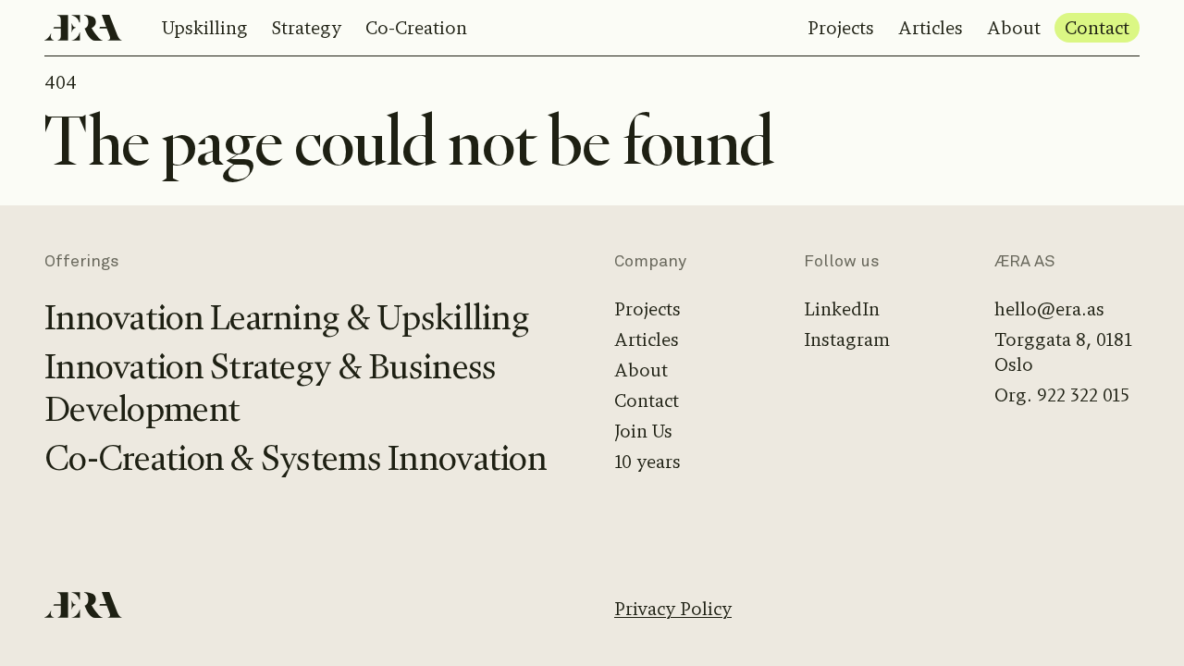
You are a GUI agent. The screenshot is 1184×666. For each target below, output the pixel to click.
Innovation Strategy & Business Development (270, 388)
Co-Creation (416, 28)
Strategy (306, 28)
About (1014, 28)
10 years (647, 462)
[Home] (83, 28)
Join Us (643, 431)
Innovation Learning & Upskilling (286, 318)
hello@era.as (1049, 309)
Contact (1097, 28)
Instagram (847, 340)
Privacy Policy (673, 609)
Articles (930, 28)
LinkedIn (842, 309)
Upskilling (205, 28)
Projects (841, 28)
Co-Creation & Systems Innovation (295, 458)
